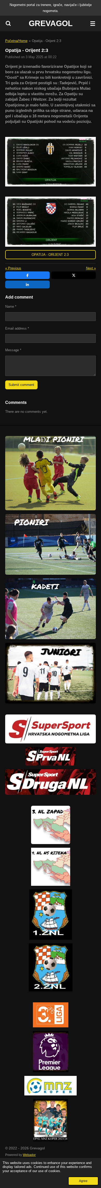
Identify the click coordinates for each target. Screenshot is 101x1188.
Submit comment (21, 385)
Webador (29, 1154)
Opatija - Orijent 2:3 (46, 41)
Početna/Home (16, 41)
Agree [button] (83, 1181)
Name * (10, 306)
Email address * (17, 328)
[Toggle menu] (92, 23)
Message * (13, 350)
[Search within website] (8, 23)
